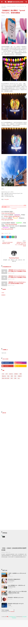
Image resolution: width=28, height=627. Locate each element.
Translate (12, 611)
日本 (3, 373)
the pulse (6, 199)
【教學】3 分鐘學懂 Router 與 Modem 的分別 (17, 574)
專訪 (15, 376)
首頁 (2, 6)
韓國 (15, 378)
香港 (5, 6)
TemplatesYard (12, 616)
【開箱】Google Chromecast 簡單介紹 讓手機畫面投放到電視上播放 (17, 592)
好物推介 (16, 373)
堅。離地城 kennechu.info (14, 2)
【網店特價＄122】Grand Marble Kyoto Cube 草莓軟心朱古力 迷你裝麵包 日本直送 (17, 270)
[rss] (20, 366)
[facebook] (7, 363)
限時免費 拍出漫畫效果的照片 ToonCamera (14, 580)
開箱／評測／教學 (5, 378)
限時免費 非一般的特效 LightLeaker (16, 597)
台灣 (6, 373)
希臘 (20, 373)
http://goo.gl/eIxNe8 (7, 219)
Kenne (3, 15)
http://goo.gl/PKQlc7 (12, 216)
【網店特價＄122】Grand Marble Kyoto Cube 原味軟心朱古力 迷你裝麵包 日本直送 (17, 276)
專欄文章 (19, 376)
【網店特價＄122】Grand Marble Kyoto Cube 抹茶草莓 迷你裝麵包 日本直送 (17, 282)
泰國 (12, 376)
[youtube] (7, 366)
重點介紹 (4, 376)
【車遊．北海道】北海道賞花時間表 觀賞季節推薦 (13, 549)
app (19, 378)
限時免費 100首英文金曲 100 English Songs (16, 604)
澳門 (12, 378)
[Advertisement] (14, 312)
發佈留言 (3, 295)
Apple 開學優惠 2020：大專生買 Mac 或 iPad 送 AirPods (16, 586)
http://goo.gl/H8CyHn (8, 213)
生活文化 (6, 233)
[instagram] (20, 363)
